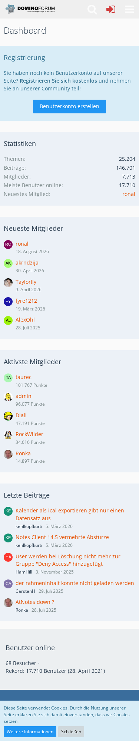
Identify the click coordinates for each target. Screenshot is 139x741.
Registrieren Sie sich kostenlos (58, 80)
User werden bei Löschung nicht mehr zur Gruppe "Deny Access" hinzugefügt (68, 560)
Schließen (71, 731)
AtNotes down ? (35, 601)
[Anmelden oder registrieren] (110, 9)
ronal (128, 193)
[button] (129, 9)
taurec (24, 377)
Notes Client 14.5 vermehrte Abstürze (62, 537)
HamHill (24, 572)
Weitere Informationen (30, 731)
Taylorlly (26, 281)
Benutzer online (30, 647)
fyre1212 (26, 300)
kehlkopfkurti (29, 526)
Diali (21, 415)
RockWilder (29, 434)
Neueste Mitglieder (33, 228)
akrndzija (27, 262)
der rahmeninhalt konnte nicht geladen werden (75, 583)
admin (24, 395)
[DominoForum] (29, 9)
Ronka (23, 453)
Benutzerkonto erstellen (69, 106)
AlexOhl (25, 319)
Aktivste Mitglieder (32, 361)
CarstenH (25, 591)
